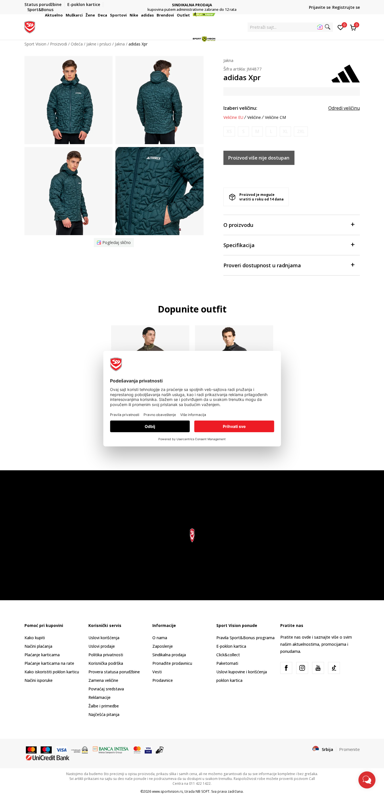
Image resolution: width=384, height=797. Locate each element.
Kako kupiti (34, 637)
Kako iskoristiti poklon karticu (51, 671)
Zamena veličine (103, 680)
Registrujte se (346, 7)
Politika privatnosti (105, 654)
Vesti (157, 671)
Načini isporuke (38, 680)
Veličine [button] (254, 117)
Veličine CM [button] (275, 117)
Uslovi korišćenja (103, 637)
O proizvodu (238, 224)
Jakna (228, 60)
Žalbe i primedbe (103, 706)
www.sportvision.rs (167, 791)
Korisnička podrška (105, 663)
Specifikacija (239, 245)
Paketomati (227, 663)
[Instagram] (302, 668)
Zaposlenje (162, 646)
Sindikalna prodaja (169, 654)
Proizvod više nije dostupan (258, 158)
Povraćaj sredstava (106, 689)
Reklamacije (99, 697)
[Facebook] (286, 668)
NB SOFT (202, 791)
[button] (63, 15)
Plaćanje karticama (42, 654)
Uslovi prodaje (101, 646)
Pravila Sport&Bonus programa (245, 637)
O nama (159, 637)
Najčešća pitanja (103, 714)
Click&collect (228, 654)
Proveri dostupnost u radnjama (262, 265)
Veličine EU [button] (233, 117)
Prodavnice (162, 680)
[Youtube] (318, 668)
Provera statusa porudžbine (114, 671)
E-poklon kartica (231, 646)
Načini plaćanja (38, 646)
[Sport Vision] (29, 26)
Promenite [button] (349, 749)
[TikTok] (334, 668)
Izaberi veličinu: (240, 108)
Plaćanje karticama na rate (49, 663)
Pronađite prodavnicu (172, 663)
